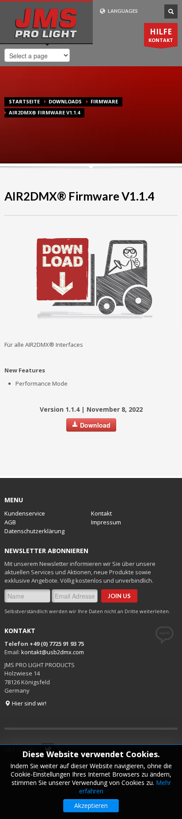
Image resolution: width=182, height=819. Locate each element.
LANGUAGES (122, 11)
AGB (10, 522)
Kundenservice (24, 513)
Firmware (104, 101)
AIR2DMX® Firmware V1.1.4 (79, 196)
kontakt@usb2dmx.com (52, 652)
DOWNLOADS (65, 101)
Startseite (24, 101)
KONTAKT (160, 35)
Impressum (106, 522)
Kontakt (101, 513)
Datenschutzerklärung (34, 531)
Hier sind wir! (28, 703)
